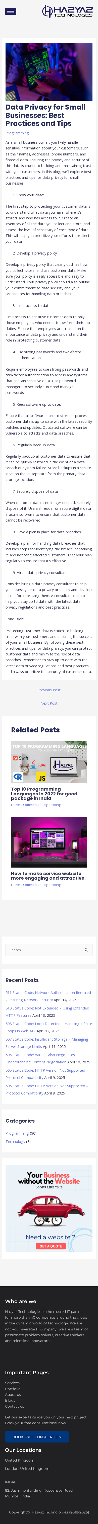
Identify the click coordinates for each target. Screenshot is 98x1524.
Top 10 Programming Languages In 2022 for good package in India (44, 793)
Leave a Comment (24, 804)
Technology (15, 1141)
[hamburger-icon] (10, 11)
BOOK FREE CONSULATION (37, 1436)
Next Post (49, 703)
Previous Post (49, 689)
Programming (17, 132)
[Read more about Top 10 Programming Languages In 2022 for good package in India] (49, 761)
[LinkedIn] (10, 1360)
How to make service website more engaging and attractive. (48, 875)
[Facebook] (21, 1360)
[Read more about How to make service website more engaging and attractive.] (49, 841)
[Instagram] (32, 1360)
